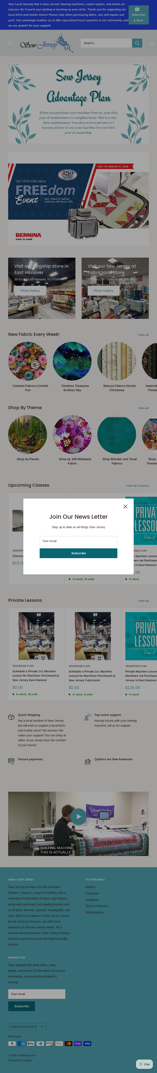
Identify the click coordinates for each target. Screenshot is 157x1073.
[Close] (125, 506)
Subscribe (78, 553)
